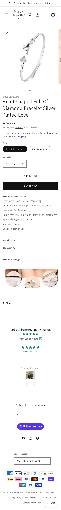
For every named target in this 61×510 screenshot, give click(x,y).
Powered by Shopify (34, 492)
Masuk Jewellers (17, 492)
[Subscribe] (47, 414)
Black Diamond (15, 149)
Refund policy (52, 492)
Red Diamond (40, 149)
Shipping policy (49, 497)
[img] (30, 334)
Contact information (32, 502)
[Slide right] (38, 90)
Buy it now (30, 185)
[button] (7, 15)
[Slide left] (23, 90)
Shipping (19, 127)
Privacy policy (14, 497)
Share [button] (9, 303)
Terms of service (31, 497)
